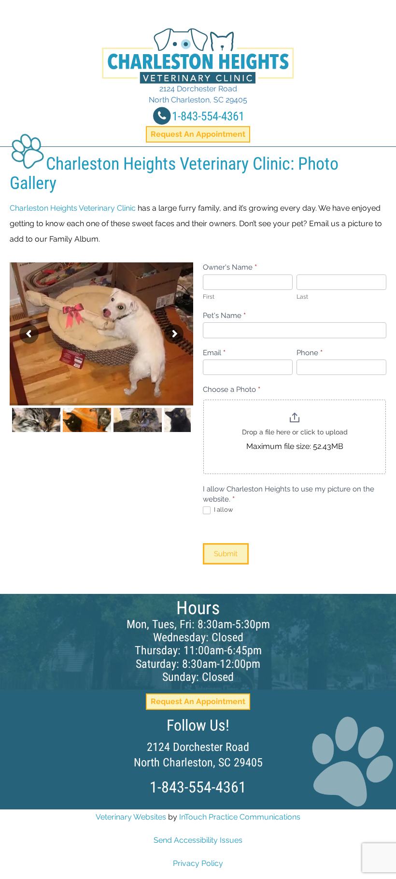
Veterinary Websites (131, 816)
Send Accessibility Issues (198, 840)
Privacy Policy (198, 863)
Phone (310, 352)
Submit (226, 553)
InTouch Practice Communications (239, 816)
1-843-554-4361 (208, 116)
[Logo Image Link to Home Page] (198, 56)
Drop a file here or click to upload (295, 432)
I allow (222, 509)
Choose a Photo (231, 389)
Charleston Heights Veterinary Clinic (73, 208)
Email (214, 352)
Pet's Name (224, 315)
